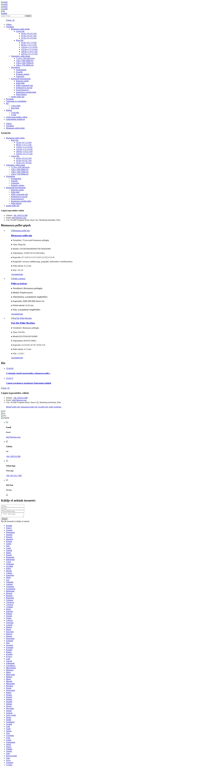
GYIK (13, 115)
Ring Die (19, 40)
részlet (20, 274)
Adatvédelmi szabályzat (15, 119)
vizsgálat (14, 274)
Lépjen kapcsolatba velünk (16, 117)
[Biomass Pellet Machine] (20, 231)
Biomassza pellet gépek (20, 29)
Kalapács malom (22, 74)
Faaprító (19, 72)
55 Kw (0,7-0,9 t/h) (29, 38)
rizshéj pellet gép (17, 97)
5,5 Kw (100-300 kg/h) (25, 58)
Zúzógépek (15, 67)
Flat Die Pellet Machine (23, 323)
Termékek (10, 27)
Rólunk (9, 110)
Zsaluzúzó (20, 76)
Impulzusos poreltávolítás (26, 92)
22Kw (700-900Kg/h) (25, 65)
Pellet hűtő (20, 83)
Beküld (4, 519)
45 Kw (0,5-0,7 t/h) (29, 36)
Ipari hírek (15, 108)
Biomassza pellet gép (21, 235)
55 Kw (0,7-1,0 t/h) (29, 42)
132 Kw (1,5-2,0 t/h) (29, 49)
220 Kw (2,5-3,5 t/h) (29, 54)
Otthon (9, 24)
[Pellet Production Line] (18, 279)
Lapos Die (20, 31)
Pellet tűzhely (21, 94)
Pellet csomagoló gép (24, 85)
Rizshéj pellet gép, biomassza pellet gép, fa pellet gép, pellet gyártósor (33, 407)
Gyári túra (15, 112)
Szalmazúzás (21, 70)
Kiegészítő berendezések (21, 79)
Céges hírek (15, 106)
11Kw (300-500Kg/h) (24, 61)
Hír (7, 103)
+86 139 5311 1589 (14, 476)
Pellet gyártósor (19, 283)
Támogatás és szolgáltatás (16, 101)
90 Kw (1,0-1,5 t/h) (29, 45)
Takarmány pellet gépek (20, 56)
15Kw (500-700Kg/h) (25, 63)
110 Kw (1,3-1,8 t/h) (29, 47)
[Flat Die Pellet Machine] (21, 318)
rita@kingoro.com (19, 218)
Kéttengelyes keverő (24, 88)
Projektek (10, 99)
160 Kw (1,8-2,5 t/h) (29, 52)
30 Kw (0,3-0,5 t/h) (29, 33)
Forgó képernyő (22, 90)
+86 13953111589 (20, 215)
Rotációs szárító (22, 81)
